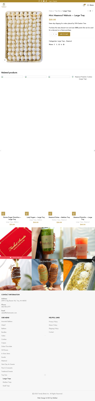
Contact (51, 332)
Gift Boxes (4, 350)
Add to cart (64, 34)
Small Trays (6, 386)
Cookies (3, 339)
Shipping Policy (53, 329)
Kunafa (3, 357)
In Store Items (5, 354)
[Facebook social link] (54, 44)
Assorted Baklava (6, 321)
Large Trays (67, 11)
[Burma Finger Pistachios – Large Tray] (12, 145)
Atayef (3, 325)
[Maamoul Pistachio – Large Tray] (83, 145)
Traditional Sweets (7, 371)
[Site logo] (4, 5)
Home (51, 11)
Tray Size (58, 11)
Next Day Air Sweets (8, 364)
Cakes (3, 336)
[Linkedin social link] (61, 44)
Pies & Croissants (6, 368)
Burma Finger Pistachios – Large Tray (12, 218)
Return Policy (53, 325)
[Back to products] (90, 11)
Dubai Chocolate (6, 346)
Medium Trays (56, 220)
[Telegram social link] (64, 44)
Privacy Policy (53, 322)
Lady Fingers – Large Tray (36, 217)
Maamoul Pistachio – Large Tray (82, 218)
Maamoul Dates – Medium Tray (59, 217)
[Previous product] (88, 11)
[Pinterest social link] (59, 44)
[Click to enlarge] (5, 60)
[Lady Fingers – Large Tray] (36, 145)
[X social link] (56, 44)
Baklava (16, 222)
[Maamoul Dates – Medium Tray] (59, 145)
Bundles (3, 332)
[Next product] (92, 11)
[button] (3, 213)
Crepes (3, 343)
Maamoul (69, 41)
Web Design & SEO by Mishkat (47, 398)
